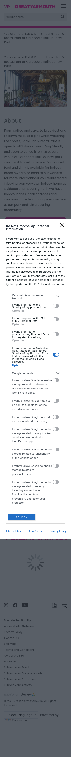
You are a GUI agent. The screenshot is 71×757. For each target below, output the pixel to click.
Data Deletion (13, 531)
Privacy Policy (57, 531)
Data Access (35, 531)
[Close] (63, 226)
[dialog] (35, 379)
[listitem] (35, 296)
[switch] (56, 306)
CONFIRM (22, 517)
